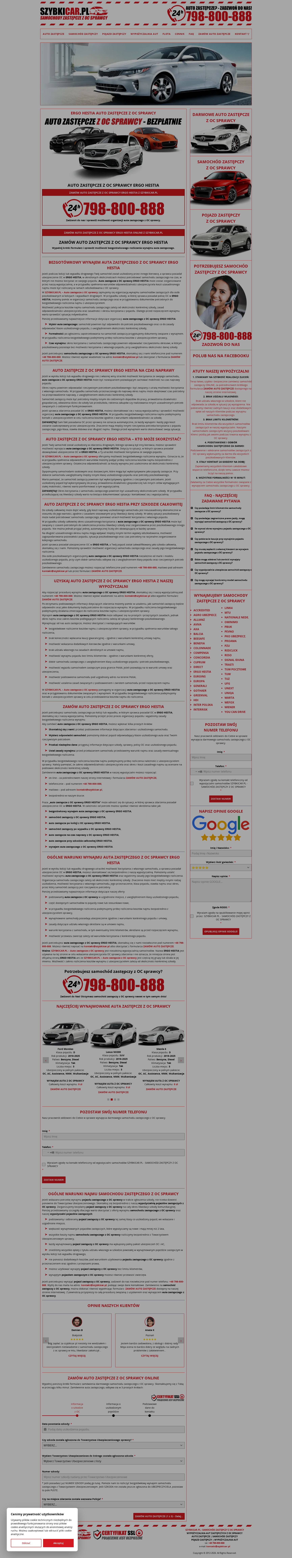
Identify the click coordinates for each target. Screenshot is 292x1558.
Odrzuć (26, 1543)
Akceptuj (58, 1543)
